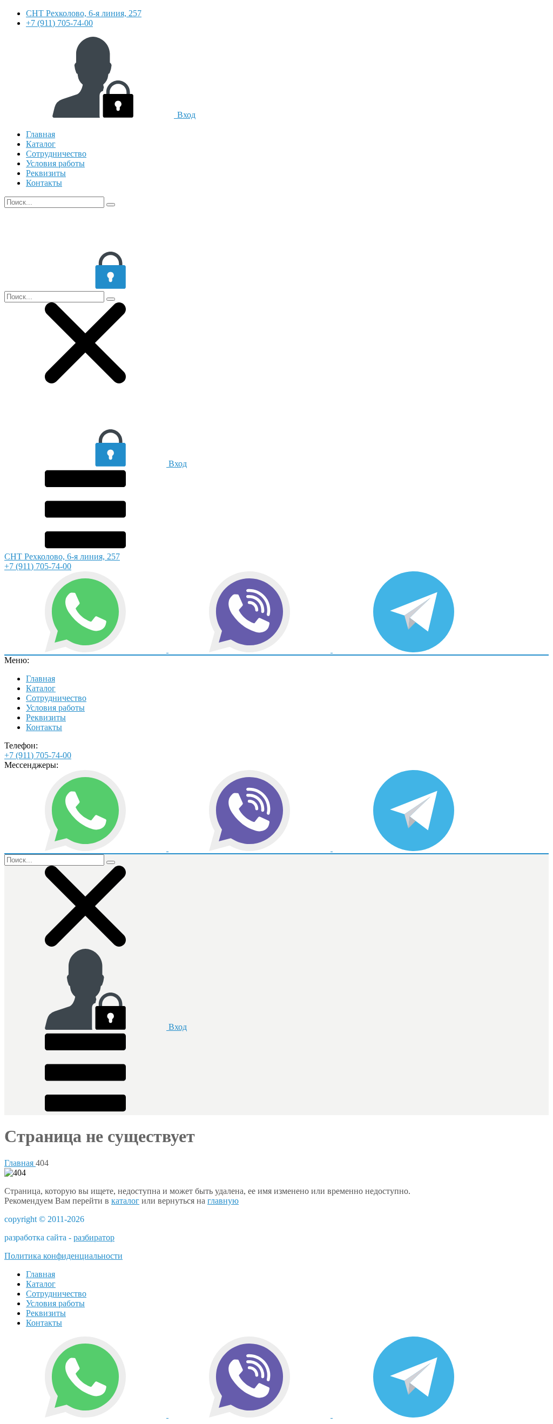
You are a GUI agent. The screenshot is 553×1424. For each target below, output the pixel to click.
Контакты (44, 182)
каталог (125, 1200)
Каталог (41, 144)
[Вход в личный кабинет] (85, 286)
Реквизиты (46, 173)
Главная (40, 134)
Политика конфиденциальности (63, 1255)
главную (223, 1200)
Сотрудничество (56, 153)
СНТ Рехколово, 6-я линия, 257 (83, 13)
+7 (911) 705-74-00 (59, 23)
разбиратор (93, 1237)
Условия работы (55, 163)
